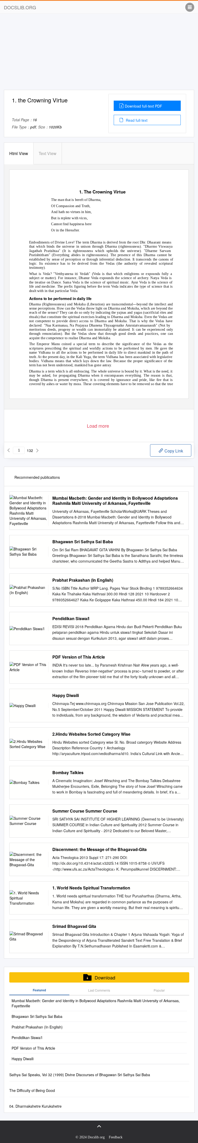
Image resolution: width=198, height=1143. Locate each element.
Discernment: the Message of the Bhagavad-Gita (99, 849)
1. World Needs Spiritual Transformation (91, 887)
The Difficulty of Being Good (32, 1090)
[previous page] (8, 450)
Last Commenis (99, 990)
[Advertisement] (99, 54)
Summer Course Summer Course (84, 811)
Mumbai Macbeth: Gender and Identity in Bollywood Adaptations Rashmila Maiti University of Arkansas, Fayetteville (115, 501)
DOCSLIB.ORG (20, 7)
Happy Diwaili (65, 695)
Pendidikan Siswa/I (70, 618)
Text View (47, 153)
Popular (159, 990)
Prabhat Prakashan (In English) (82, 580)
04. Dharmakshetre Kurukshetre (35, 1106)
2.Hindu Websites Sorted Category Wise (91, 734)
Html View (18, 153)
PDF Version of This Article (78, 657)
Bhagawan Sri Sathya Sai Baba (82, 541)
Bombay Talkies (68, 772)
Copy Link (173, 451)
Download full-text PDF (143, 106)
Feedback (115, 1137)
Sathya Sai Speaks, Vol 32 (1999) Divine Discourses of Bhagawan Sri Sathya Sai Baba (79, 1074)
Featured (39, 990)
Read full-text (136, 120)
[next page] (37, 450)
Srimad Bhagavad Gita (74, 926)
